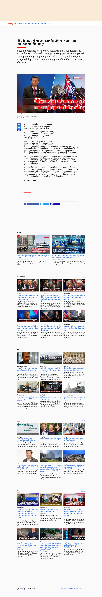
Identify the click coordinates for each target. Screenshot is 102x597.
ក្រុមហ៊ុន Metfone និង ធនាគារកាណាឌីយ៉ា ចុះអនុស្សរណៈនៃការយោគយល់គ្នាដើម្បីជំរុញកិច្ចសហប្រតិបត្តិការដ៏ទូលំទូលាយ (73, 512)
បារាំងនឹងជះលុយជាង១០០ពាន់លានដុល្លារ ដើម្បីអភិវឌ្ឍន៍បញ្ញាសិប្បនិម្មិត (51, 398)
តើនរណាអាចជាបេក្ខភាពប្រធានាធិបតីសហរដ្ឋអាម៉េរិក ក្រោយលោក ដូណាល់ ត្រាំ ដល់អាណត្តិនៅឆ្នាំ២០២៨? (27, 328)
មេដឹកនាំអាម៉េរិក (21, 118)
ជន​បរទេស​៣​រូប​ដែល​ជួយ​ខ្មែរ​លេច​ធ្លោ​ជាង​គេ (50, 440)
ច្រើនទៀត (83, 420)
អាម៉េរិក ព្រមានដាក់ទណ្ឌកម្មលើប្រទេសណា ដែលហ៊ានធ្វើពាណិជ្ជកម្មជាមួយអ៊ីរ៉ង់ (27, 546)
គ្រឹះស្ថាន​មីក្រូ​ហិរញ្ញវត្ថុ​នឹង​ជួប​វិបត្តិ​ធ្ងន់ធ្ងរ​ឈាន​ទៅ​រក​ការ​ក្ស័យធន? (73, 440)
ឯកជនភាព (76, 588)
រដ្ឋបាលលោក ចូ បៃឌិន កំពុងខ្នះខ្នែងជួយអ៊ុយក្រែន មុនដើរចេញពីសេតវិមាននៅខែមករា (73, 328)
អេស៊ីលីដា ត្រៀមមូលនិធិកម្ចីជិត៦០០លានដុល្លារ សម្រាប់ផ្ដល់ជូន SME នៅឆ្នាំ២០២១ (27, 399)
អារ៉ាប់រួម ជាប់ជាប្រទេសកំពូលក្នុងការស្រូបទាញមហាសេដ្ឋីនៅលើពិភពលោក (33, 257)
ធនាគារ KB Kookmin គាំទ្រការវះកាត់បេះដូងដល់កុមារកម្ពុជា (49, 510)
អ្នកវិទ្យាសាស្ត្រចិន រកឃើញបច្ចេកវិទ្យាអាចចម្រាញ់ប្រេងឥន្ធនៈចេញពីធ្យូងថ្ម (74, 545)
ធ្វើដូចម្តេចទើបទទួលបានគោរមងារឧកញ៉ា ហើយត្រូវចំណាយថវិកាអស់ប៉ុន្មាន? (73, 369)
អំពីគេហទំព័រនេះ (64, 588)
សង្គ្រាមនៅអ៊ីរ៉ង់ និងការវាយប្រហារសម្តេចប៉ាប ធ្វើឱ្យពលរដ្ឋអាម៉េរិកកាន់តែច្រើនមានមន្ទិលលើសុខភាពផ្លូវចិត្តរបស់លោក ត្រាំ (50, 298)
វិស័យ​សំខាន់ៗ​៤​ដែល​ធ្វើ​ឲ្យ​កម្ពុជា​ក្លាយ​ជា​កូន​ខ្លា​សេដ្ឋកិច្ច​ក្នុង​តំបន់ (73, 467)
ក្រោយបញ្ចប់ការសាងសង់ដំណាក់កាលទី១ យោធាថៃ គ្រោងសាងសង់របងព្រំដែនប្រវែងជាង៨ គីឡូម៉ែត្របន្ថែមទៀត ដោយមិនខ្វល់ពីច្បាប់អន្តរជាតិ (51, 547)
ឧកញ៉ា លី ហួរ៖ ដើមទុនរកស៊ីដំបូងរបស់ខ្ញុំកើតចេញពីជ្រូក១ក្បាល (27, 467)
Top (52, 586)
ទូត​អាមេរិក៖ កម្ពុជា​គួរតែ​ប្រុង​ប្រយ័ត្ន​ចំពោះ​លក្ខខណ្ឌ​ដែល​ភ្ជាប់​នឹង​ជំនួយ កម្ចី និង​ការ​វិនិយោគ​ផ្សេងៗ (27, 370)
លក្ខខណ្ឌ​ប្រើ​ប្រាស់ (82, 588)
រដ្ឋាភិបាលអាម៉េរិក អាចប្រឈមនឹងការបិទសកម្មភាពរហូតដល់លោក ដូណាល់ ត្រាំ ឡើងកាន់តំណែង (50, 328)
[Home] (11, 23)
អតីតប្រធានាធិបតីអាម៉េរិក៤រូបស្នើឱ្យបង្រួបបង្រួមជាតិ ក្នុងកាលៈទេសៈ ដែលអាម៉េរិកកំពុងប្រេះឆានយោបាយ (27, 297)
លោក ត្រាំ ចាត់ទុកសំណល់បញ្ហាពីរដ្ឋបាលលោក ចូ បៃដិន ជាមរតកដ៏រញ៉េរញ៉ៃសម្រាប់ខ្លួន (74, 297)
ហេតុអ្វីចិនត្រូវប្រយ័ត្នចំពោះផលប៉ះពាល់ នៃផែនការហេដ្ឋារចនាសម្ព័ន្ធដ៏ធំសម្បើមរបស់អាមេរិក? (74, 399)
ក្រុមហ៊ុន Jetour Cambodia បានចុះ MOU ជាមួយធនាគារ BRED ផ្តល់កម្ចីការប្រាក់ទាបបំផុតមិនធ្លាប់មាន (68, 257)
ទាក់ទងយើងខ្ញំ (70, 588)
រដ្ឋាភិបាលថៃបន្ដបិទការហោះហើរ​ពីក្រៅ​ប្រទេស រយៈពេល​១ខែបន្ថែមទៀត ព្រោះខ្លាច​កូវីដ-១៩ (50, 370)
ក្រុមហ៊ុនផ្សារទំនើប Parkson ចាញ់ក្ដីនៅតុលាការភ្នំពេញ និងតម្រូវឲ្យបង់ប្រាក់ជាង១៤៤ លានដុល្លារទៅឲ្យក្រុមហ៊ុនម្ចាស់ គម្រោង (51, 469)
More (83, 277)
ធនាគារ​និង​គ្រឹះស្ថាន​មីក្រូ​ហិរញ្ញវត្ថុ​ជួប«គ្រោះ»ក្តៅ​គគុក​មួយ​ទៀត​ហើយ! (26, 440)
